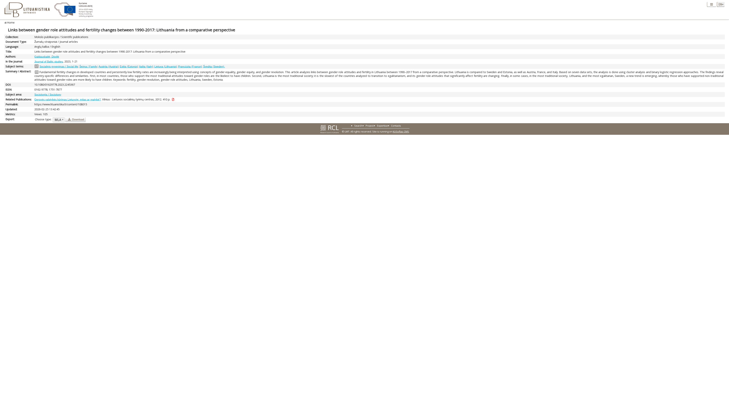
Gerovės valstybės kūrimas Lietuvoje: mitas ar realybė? (67, 99)
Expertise (382, 125)
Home (11, 22)
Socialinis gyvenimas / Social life (58, 66)
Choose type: (43, 119)
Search (358, 125)
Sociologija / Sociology (47, 94)
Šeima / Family (88, 66)
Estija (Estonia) (129, 66)
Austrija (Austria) (108, 66)
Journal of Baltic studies (48, 61)
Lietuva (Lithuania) (165, 66)
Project (370, 125)
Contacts (396, 125)
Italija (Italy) (146, 66)
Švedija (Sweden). (214, 66)
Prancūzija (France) (190, 66)
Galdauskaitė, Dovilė (46, 56)
